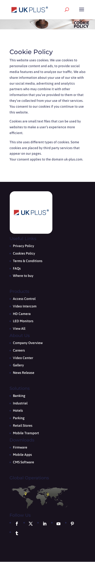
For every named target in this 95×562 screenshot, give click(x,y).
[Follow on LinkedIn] (44, 524)
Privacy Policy (23, 246)
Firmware (20, 447)
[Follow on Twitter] (31, 524)
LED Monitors (23, 321)
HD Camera (22, 314)
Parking (19, 418)
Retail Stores (22, 425)
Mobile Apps (22, 455)
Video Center (23, 358)
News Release (23, 373)
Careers (19, 350)
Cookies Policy (24, 253)
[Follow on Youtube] (58, 524)
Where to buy (23, 276)
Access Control (24, 299)
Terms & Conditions (27, 261)
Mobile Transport (26, 433)
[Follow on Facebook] (17, 524)
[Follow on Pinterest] (72, 524)
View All (19, 328)
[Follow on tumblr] (17, 533)
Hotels (18, 410)
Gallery (18, 365)
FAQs (17, 268)
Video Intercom (25, 306)
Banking (19, 396)
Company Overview (28, 343)
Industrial (20, 403)
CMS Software (23, 462)
